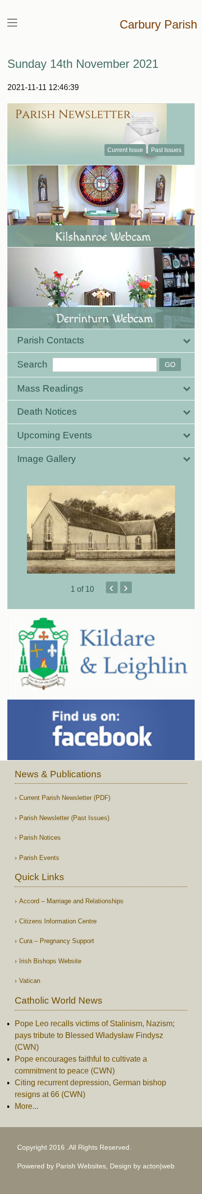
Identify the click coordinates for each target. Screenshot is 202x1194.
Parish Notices (40, 837)
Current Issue (125, 150)
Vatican (29, 981)
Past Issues (166, 150)
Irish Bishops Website (50, 961)
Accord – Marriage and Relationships (71, 901)
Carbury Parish (158, 24)
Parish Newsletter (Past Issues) (64, 818)
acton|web (159, 1166)
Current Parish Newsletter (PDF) (64, 798)
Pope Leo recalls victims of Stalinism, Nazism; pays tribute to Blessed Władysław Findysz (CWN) (95, 1035)
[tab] (101, 340)
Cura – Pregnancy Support (56, 941)
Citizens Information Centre (58, 921)
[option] (101, 530)
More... (26, 1106)
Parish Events (39, 858)
